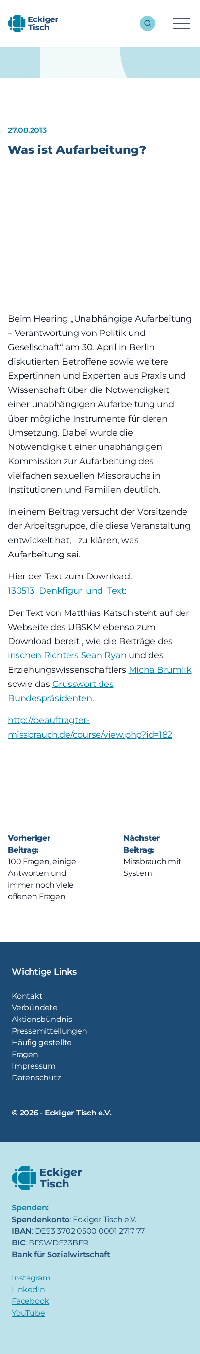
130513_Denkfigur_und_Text (66, 590)
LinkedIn (28, 1289)
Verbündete (35, 1007)
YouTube (28, 1312)
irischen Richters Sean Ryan (68, 655)
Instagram (31, 1277)
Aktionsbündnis (42, 1019)
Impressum (34, 1066)
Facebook (30, 1301)
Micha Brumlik (160, 670)
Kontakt (27, 996)
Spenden (29, 1207)
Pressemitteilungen (49, 1031)
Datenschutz (36, 1077)
